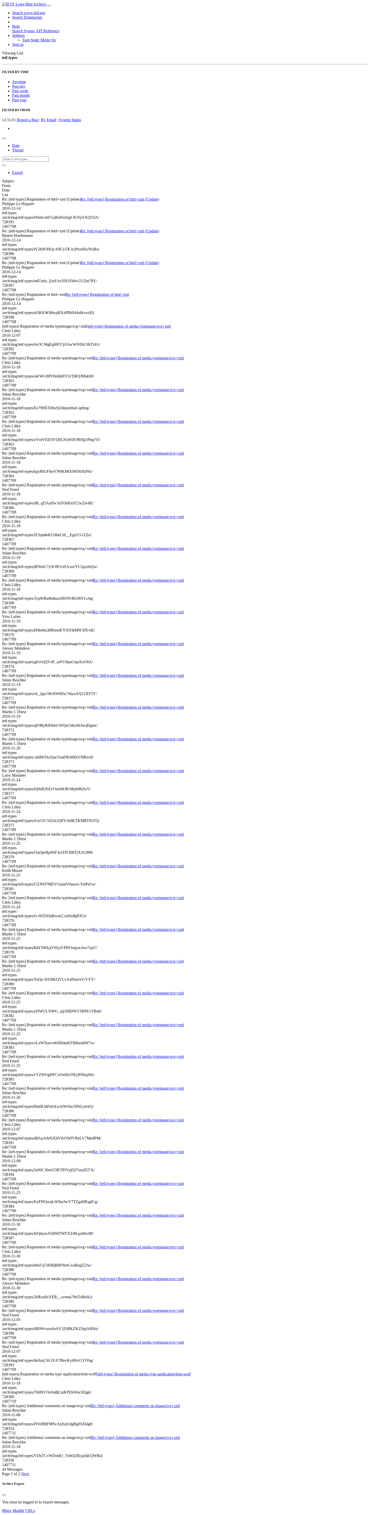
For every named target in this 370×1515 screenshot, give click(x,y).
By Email (48, 120)
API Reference (47, 31)
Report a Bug (27, 120)
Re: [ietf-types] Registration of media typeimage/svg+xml (138, 358)
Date (16, 145)
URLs (30, 1510)
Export (17, 172)
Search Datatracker (27, 17)
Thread (17, 150)
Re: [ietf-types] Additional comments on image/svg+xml (135, 1406)
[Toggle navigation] (49, 5)
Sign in (17, 44)
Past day (18, 86)
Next (25, 1474)
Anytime (19, 82)
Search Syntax (23, 31)
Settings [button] (18, 35)
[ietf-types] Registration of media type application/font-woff (143, 1374)
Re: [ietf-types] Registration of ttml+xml (97, 294)
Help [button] (16, 26)
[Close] (4, 1495)
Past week (20, 91)
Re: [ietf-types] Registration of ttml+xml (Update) (120, 199)
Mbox (7, 1510)
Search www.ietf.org (28, 13)
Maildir (18, 1510)
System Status (70, 120)
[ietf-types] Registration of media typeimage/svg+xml (128, 326)
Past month (21, 95)
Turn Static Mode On (39, 40)
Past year (19, 100)
